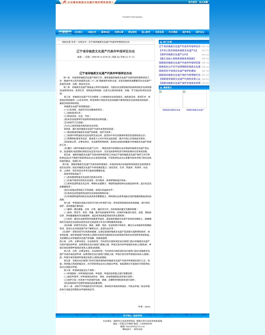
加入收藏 (203, 2)
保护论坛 (200, 31)
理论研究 (132, 31)
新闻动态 (105, 31)
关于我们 (127, 316)
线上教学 (146, 31)
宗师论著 (119, 31)
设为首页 (193, 2)
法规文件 (92, 31)
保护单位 (186, 31)
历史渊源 (173, 31)
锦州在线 (138, 329)
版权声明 (137, 316)
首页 (73, 42)
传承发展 (159, 31)
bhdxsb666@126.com (135, 326)
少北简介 (78, 31)
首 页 (65, 31)
